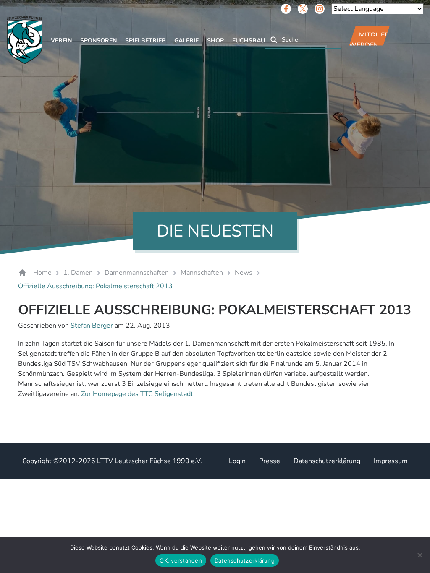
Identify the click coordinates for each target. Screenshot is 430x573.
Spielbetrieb (145, 40)
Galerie (186, 40)
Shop (215, 40)
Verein (61, 40)
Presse (269, 461)
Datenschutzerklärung (327, 461)
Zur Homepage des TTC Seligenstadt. (138, 393)
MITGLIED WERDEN (369, 40)
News (243, 272)
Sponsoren (98, 40)
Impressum (391, 461)
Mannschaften (202, 272)
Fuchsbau (248, 40)
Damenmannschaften (137, 272)
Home (42, 272)
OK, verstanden (181, 560)
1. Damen (78, 272)
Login (237, 461)
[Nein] (419, 555)
